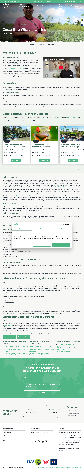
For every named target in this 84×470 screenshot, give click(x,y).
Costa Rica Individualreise (61, 187)
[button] (26, 5)
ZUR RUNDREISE (16, 160)
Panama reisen (56, 86)
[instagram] (35, 441)
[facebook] (32, 441)
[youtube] (42, 441)
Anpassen (41, 244)
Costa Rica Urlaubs (25, 285)
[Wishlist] (67, 5)
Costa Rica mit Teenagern (63, 351)
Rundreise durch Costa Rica (17, 68)
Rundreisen (55, 117)
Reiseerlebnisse (71, 117)
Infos (4, 10)
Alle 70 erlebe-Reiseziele (11, 1)
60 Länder (64, 333)
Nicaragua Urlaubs (15, 97)
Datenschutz (46, 384)
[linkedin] (46, 441)
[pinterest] (39, 441)
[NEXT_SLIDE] (79, 168)
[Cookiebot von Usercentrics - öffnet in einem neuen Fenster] (64, 224)
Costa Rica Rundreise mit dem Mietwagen (23, 195)
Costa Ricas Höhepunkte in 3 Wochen (13, 354)
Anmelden (42, 392)
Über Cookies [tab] (62, 228)
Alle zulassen (61, 244)
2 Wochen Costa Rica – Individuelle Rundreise (15, 353)
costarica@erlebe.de (51, 412)
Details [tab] (42, 228)
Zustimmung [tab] (22, 228)
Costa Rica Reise (8, 325)
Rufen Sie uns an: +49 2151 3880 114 (70, 1)
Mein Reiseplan (76, 6)
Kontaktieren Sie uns (23, 336)
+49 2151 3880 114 (30, 412)
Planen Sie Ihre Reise (9, 336)
